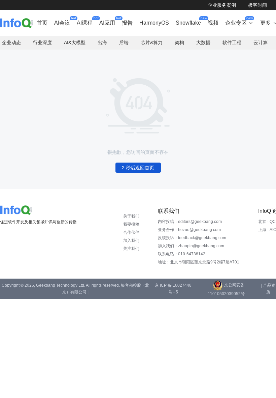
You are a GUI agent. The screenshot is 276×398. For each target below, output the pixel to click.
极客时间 (257, 5)
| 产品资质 (268, 288)
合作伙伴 (131, 232)
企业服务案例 (222, 5)
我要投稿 (131, 224)
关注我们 (131, 248)
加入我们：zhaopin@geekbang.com (191, 246)
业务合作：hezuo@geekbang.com (189, 229)
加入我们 (131, 240)
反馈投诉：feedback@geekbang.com (192, 237)
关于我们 (131, 216)
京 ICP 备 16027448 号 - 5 (173, 288)
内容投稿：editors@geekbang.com (190, 221)
